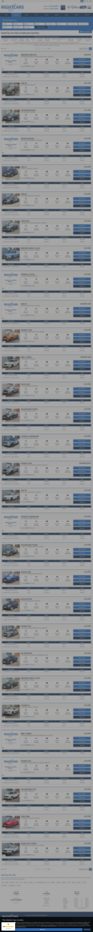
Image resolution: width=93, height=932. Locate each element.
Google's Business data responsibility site (48, 925)
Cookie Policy (86, 923)
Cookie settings (87, 929)
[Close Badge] (14, 922)
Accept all (42, 929)
